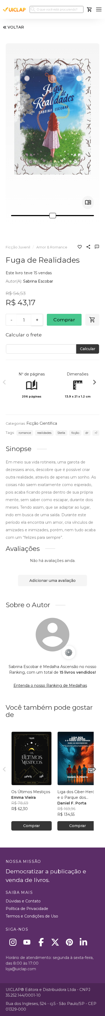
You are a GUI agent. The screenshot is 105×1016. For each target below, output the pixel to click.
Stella (61, 433)
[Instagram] (13, 942)
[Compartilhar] (88, 247)
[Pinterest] (69, 942)
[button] (99, 9)
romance (25, 433)
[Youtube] (27, 942)
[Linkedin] (83, 942)
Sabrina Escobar (38, 281)
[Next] (94, 383)
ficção (75, 433)
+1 (95, 433)
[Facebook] (41, 942)
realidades (44, 433)
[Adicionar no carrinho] (92, 320)
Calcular (87, 348)
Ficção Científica (41, 423)
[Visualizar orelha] (88, 202)
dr (86, 433)
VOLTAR (16, 27)
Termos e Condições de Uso (32, 916)
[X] (55, 942)
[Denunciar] (96, 247)
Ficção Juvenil (18, 247)
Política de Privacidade (27, 908)
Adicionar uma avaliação (52, 580)
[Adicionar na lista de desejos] (79, 247)
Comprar (64, 319)
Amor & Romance (51, 247)
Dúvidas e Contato (23, 901)
